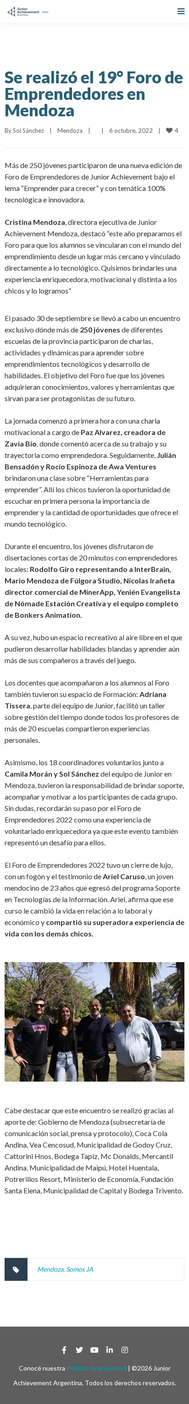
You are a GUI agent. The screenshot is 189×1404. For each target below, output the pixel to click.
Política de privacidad (97, 1368)
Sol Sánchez (28, 130)
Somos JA (79, 1269)
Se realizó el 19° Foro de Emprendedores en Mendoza (94, 93)
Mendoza (70, 130)
